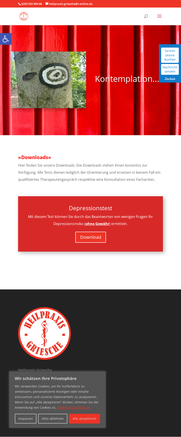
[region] (57, 399)
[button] (5, 39)
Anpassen (25, 418)
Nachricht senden (170, 69)
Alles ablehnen (53, 418)
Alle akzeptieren (84, 418)
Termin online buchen (170, 55)
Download (90, 237)
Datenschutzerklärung (73, 407)
